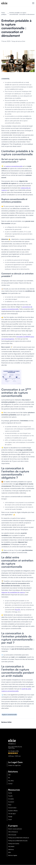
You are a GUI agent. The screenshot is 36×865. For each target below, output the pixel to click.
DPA (9, 852)
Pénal (9, 804)
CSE (9, 774)
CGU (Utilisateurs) (13, 831)
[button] (33, 3)
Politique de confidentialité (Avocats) (17, 840)
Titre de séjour (12, 813)
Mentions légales (12, 855)
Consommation (12, 807)
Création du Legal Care (14, 765)
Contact (10, 783)
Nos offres (11, 780)
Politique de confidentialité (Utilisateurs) (18, 837)
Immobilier (11, 799)
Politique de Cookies (13, 843)
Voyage (10, 816)
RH (9, 777)
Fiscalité (10, 796)
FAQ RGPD (11, 846)
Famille (10, 793)
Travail (10, 819)
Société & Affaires (12, 810)
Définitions (11, 849)
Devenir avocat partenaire (15, 829)
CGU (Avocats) (12, 834)
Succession (11, 802)
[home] (4, 3)
